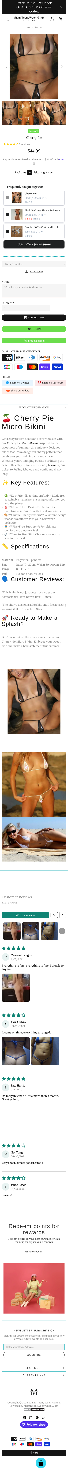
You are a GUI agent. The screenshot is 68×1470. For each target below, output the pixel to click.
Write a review (25, 915)
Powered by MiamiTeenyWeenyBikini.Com (34, 1405)
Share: (6, 377)
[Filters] (54, 915)
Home (28, 27)
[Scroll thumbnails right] (62, 931)
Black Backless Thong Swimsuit (42, 210)
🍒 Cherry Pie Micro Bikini (28, 422)
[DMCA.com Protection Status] (34, 1409)
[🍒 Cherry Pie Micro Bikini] (34, 784)
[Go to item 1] (12, 931)
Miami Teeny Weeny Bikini (29, 19)
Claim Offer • (34, 244)
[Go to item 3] (49, 931)
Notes (6, 281)
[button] (11, 144)
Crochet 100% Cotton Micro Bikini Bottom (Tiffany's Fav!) (43, 227)
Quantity (8, 303)
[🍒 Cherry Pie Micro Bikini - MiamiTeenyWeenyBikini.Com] (34, 701)
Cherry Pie (31, 193)
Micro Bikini (30, 443)
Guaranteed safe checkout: (21, 351)
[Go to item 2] (30, 931)
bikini (52, 465)
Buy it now (34, 329)
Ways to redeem (34, 1251)
